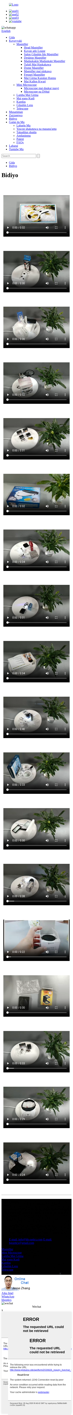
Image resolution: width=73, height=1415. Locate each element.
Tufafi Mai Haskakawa (37, 64)
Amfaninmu (23, 135)
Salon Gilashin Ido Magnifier (41, 54)
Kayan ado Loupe (34, 51)
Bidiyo (13, 118)
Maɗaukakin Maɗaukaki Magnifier (44, 61)
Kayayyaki (15, 40)
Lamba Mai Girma (27, 95)
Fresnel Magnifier (34, 74)
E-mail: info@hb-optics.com (25, 1239)
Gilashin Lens (24, 105)
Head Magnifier (33, 47)
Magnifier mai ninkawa (37, 71)
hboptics (6, 1299)
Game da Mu (17, 122)
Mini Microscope (26, 84)
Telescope (22, 108)
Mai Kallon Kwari (35, 81)
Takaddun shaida (26, 132)
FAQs (20, 142)
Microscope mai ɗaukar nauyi (41, 88)
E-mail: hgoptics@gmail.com (30, 1241)
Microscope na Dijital (36, 91)
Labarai (13, 145)
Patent (20, 139)
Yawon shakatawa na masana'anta (36, 128)
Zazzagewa (15, 115)
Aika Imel (7, 1293)
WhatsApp (7, 1296)
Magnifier (22, 44)
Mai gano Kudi (25, 98)
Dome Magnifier (34, 67)
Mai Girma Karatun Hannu (40, 78)
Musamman (16, 112)
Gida (12, 37)
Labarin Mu (23, 125)
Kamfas (21, 101)
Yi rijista (6, 1219)
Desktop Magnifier (35, 57)
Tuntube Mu (16, 149)
